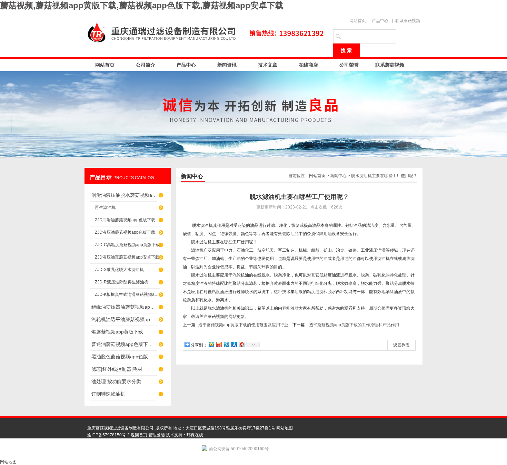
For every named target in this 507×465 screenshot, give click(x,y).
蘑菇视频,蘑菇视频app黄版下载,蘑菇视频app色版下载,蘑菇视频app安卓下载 (142, 5)
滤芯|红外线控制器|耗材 (116, 369)
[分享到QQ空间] (211, 344)
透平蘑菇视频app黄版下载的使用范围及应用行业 (243, 324)
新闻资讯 (227, 65)
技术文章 (267, 65)
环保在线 (195, 435)
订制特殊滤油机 (108, 394)
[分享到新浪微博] (218, 344)
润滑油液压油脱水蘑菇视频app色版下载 (124, 195)
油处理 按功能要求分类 (116, 381)
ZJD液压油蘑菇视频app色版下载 (125, 232)
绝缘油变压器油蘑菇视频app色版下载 (124, 307)
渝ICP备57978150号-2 (108, 435)
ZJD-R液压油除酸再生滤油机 (121, 282)
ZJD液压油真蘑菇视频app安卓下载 (127, 257)
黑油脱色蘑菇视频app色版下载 (124, 356)
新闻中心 (338, 175)
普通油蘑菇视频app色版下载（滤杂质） (124, 344)
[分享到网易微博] (241, 344)
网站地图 (284, 428)
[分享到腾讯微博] (226, 344)
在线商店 (308, 65)
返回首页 (139, 435)
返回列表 (401, 345)
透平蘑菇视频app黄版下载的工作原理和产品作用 (354, 324)
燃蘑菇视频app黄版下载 (117, 332)
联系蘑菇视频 (407, 20)
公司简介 (145, 65)
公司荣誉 (349, 65)
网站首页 (357, 20)
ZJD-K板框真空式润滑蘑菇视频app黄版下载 (127, 294)
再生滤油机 (105, 207)
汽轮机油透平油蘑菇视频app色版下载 (124, 319)
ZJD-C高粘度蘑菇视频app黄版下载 (127, 244)
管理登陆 (156, 435)
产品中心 (380, 20)
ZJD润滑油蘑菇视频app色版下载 (125, 219)
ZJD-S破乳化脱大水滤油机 (119, 269)
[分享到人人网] (234, 344)
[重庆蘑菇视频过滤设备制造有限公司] (205, 31)
